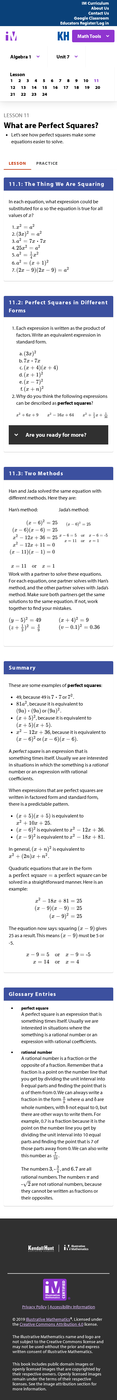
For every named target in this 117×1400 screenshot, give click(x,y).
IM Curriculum (95, 3)
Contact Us (98, 13)
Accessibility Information (72, 1307)
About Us (100, 8)
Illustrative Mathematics (48, 1319)
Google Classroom (91, 18)
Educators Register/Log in (84, 23)
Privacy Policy (34, 1307)
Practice (46, 163)
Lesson (17, 163)
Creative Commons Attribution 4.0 (51, 1324)
